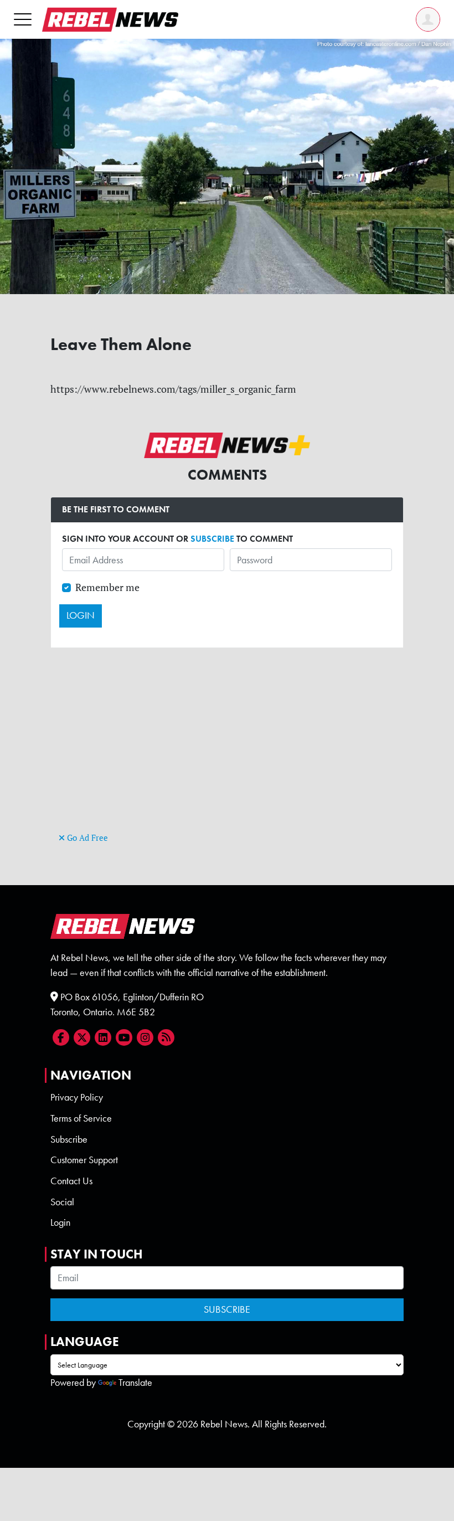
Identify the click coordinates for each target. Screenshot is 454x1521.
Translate (135, 1382)
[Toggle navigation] (23, 19)
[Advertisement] (227, 752)
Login (60, 1222)
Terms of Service (81, 1118)
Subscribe (68, 1139)
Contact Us (71, 1181)
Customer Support (84, 1160)
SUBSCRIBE (212, 538)
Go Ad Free (86, 838)
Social (62, 1202)
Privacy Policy (76, 1097)
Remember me (107, 587)
